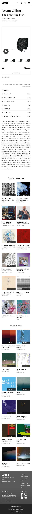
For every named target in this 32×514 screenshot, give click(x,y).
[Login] (21, 3)
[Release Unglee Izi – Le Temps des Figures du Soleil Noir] (23, 213)
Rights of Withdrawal (16, 511)
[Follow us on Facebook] (22, 497)
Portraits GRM (20, 272)
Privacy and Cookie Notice (16, 509)
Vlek (3, 317)
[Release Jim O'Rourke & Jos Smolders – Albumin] (23, 236)
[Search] (17, 3)
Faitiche (4, 202)
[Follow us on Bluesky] (25, 497)
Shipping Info (24, 483)
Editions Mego (6, 349)
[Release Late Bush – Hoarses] (9, 307)
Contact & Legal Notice (25, 486)
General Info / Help (24, 479)
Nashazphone (20, 225)
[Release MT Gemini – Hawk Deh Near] (23, 307)
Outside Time (20, 202)
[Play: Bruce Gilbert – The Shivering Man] (6, 51)
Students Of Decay (7, 272)
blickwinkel (5, 295)
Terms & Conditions (16, 506)
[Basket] (25, 3)
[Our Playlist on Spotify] (22, 494)
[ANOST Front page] (5, 3)
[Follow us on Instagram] (25, 494)
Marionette (5, 249)
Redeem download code (25, 475)
